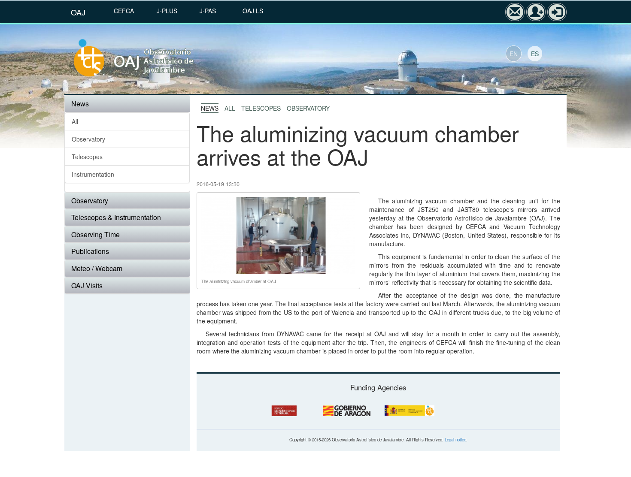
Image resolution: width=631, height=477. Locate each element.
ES (535, 53)
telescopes (261, 108)
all (229, 108)
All (75, 121)
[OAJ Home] (153, 58)
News (80, 104)
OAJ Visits (87, 285)
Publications (90, 251)
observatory (308, 108)
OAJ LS (253, 10)
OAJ (78, 12)
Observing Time (95, 234)
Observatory (88, 139)
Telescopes (87, 156)
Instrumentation (93, 174)
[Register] (536, 12)
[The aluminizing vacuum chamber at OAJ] (278, 234)
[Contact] (515, 12)
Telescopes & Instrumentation (116, 217)
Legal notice (455, 440)
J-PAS (208, 10)
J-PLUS (167, 10)
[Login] (557, 12)
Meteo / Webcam (96, 268)
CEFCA (124, 10)
